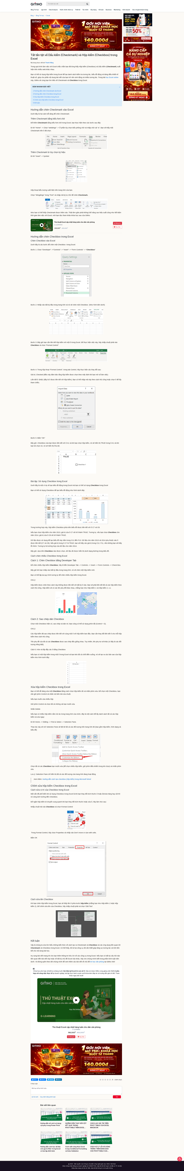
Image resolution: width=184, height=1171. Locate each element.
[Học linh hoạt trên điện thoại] (139, 27)
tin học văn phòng (97, 962)
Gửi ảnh (35, 1097)
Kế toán (101, 10)
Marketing (117, 10)
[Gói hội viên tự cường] (139, 72)
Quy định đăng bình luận (48, 1097)
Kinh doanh (126, 10)
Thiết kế (77, 10)
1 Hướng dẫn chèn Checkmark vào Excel (47, 91)
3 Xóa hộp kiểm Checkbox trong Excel (46, 97)
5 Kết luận (36, 103)
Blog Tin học (35, 10)
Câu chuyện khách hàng (140, 10)
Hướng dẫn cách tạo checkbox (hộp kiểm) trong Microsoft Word (66, 779)
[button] (119, 87)
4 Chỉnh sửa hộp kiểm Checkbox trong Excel (48, 100)
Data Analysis (53, 10)
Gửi (117, 1097)
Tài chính (85, 10)
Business (109, 10)
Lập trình (44, 10)
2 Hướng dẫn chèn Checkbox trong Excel (47, 94)
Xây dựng (93, 10)
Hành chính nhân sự (66, 10)
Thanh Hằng (49, 62)
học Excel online (112, 77)
